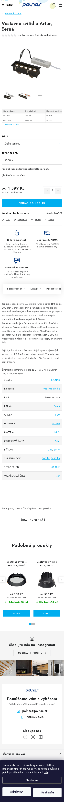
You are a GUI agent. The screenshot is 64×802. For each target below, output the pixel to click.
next (61, 579)
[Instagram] (33, 737)
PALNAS (58, 212)
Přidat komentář (32, 520)
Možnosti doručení (15, 175)
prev (2, 579)
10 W (49, 449)
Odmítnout (16, 792)
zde (46, 772)
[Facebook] (25, 737)
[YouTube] (41, 737)
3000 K (56, 467)
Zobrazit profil (30, 653)
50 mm (56, 423)
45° (58, 475)
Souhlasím (47, 792)
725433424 (35, 717)
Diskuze (35, 288)
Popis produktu (14, 288)
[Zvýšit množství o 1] (58, 191)
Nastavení (32, 780)
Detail (16, 613)
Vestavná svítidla (51, 388)
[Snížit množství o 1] (47, 191)
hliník (57, 432)
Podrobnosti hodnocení (46, 35)
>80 (57, 414)
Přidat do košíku (32, 203)
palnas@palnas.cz (35, 711)
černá (57, 406)
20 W (57, 449)
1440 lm (55, 458)
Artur (57, 441)
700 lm (46, 458)
